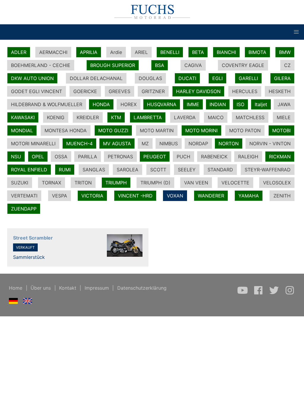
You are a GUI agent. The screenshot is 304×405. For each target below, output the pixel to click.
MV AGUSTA (117, 143)
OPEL (38, 157)
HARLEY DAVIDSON (198, 91)
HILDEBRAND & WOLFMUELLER (46, 104)
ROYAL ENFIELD (29, 170)
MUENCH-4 (79, 143)
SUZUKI (19, 183)
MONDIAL (22, 130)
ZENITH (282, 196)
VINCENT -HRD (135, 196)
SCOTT (158, 170)
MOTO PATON (245, 130)
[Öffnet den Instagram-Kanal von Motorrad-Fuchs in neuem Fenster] (290, 293)
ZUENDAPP (24, 209)
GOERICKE (85, 91)
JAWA (284, 104)
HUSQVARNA (161, 104)
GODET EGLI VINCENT (36, 91)
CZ (287, 65)
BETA (198, 52)
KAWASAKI (23, 117)
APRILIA (88, 52)
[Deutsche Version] (13, 302)
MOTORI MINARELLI (33, 143)
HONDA (101, 104)
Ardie (116, 52)
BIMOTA (257, 52)
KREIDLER (88, 117)
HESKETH (280, 91)
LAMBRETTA (148, 117)
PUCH (183, 157)
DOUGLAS (150, 78)
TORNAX (51, 183)
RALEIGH (248, 157)
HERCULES (244, 91)
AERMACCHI (53, 52)
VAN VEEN (196, 183)
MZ (145, 143)
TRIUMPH (116, 183)
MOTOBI (281, 130)
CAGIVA (193, 65)
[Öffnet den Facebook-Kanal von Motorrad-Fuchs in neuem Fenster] (259, 293)
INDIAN (218, 104)
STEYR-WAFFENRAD (268, 170)
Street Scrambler (33, 238)
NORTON (228, 143)
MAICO (216, 117)
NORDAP (198, 143)
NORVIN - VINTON (270, 143)
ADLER (18, 52)
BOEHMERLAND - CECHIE (40, 65)
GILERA (282, 78)
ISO (240, 104)
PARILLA (87, 157)
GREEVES (119, 91)
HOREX (129, 104)
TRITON (83, 183)
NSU (16, 157)
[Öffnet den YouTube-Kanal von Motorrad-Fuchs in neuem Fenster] (243, 293)
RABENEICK (214, 157)
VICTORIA (92, 196)
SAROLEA (127, 170)
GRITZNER (153, 91)
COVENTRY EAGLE (243, 65)
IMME (193, 104)
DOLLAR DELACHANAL (96, 78)
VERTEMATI (24, 196)
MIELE (284, 117)
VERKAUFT (25, 247)
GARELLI (248, 78)
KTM (116, 117)
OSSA (61, 157)
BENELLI (169, 52)
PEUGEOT (154, 157)
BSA (159, 65)
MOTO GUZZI (113, 130)
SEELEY (187, 170)
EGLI (217, 78)
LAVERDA (185, 117)
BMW (285, 52)
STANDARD (220, 170)
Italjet (261, 104)
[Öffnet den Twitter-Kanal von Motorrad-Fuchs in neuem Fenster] (275, 293)
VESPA (59, 196)
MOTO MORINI (201, 130)
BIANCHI (226, 52)
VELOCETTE (235, 183)
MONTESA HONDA (66, 130)
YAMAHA (248, 196)
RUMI (65, 170)
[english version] (27, 302)
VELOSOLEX (277, 183)
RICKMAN (280, 157)
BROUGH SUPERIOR (112, 65)
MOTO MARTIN (157, 130)
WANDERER (211, 196)
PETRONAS (120, 157)
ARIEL (141, 52)
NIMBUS (168, 143)
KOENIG (55, 117)
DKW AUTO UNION (32, 78)
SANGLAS (94, 170)
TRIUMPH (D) (155, 183)
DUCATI (187, 78)
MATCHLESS (250, 117)
